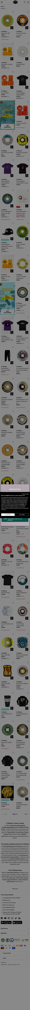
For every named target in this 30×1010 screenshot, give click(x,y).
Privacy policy (25, 494)
